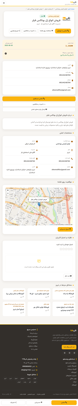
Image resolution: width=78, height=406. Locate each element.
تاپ (70, 3)
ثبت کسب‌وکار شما (69, 347)
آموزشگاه (73, 372)
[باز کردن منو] (4, 3)
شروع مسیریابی (64, 229)
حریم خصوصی (31, 394)
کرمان (19, 382)
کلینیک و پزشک (71, 369)
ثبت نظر (67, 276)
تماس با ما (34, 349)
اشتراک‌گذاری (14, 31)
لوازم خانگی (73, 379)
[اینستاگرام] (74, 353)
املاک (74, 382)
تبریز (10, 378)
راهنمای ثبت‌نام (33, 343)
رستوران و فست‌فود (70, 363)
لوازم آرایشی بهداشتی (61, 9)
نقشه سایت (23, 394)
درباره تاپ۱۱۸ (33, 333)
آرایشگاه (74, 385)
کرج (5, 378)
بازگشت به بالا (5, 394)
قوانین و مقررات (41, 394)
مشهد (28, 378)
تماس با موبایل (62, 31)
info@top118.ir (26, 370)
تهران (35, 378)
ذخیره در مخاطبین (29, 31)
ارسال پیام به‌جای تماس (38, 109)
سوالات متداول (33, 346)
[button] (39, 204)
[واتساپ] (65, 353)
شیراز (16, 378)
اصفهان (22, 378)
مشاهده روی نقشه (45, 31)
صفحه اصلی (70, 9)
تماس (63, 402)
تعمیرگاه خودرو (72, 366)
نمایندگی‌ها (34, 340)
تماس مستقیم (38, 99)
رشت (25, 382)
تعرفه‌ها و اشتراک (32, 336)
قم (30, 382)
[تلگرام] (69, 353)
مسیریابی (38, 402)
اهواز (35, 382)
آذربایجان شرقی (49, 9)
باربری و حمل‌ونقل (71, 375)
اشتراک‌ (12, 402)
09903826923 (26, 366)
